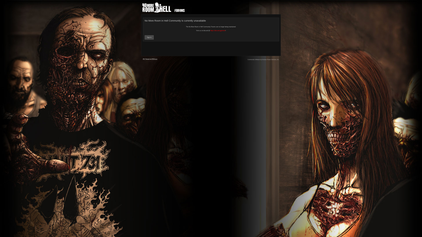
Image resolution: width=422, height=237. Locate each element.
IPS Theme (146, 59)
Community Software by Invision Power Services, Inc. (263, 59)
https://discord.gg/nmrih (217, 30)
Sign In (149, 37)
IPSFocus (154, 59)
